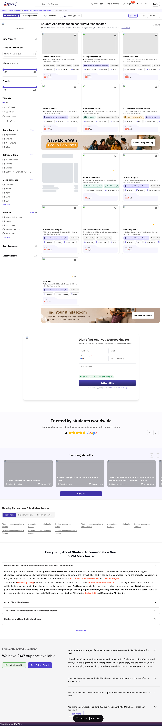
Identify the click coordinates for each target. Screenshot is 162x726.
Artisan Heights (111, 578)
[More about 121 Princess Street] (100, 96)
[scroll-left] (149, 432)
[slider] (4, 70)
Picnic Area (10, 233)
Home (4, 10)
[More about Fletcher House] (60, 96)
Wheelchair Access (14, 217)
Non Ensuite (11, 143)
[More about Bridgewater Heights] (60, 217)
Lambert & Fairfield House (86, 578)
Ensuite (9, 139)
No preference (12, 160)
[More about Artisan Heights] (140, 165)
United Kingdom (15, 10)
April (8, 193)
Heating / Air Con (13, 229)
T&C (111, 388)
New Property (9, 39)
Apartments (11, 135)
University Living (25, 582)
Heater (9, 221)
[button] (82, 358)
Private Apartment (29, 16)
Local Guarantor (10, 255)
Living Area (10, 225)
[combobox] (54, 4)
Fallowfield (90, 593)
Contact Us (11, 724)
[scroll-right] (155, 432)
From (48, 76)
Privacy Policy (122, 388)
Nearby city (9, 515)
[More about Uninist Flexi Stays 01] (60, 43)
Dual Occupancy (11, 246)
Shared (9, 168)
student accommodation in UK (103, 582)
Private (9, 164)
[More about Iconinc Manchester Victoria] (100, 217)
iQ (71, 578)
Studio (8, 147)
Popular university (25, 515)
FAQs (19, 724)
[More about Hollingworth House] (100, 43)
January (9, 185)
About (3, 724)
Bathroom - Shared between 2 (18, 172)
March (8, 189)
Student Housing (11, 16)
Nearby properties (44, 515)
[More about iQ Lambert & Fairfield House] (140, 96)
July (7, 201)
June (8, 197)
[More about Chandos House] (140, 43)
